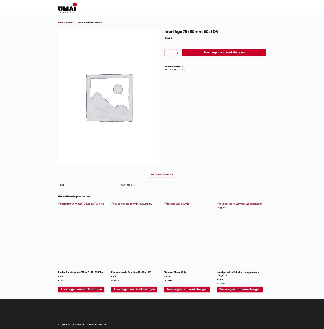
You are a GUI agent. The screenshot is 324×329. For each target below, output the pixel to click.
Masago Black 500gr (175, 272)
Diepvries (180, 70)
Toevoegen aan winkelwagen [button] (81, 289)
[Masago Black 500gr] (188, 235)
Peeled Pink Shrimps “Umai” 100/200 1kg (80, 272)
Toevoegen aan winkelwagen (224, 52)
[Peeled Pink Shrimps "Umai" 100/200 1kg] (82, 235)
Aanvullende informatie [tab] (162, 174)
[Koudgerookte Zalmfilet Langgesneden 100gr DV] (241, 235)
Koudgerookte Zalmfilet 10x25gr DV (131, 272)
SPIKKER (102, 325)
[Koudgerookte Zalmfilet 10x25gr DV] (135, 235)
